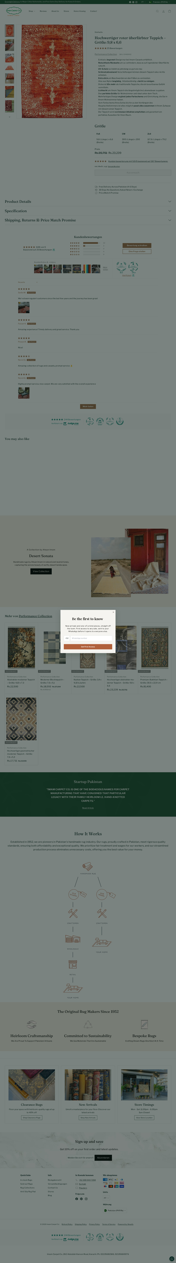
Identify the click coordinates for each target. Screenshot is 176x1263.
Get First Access (88, 647)
